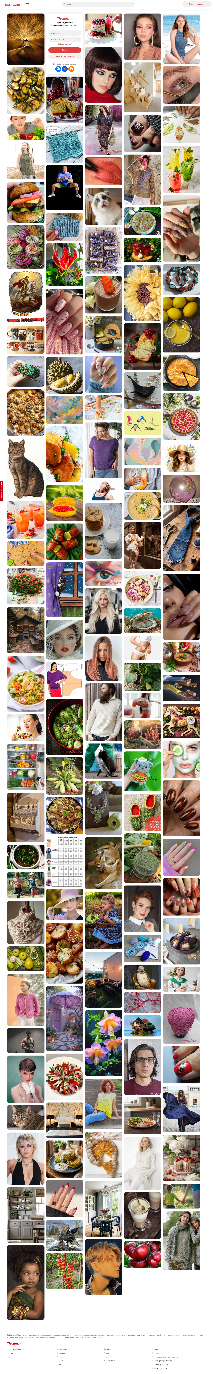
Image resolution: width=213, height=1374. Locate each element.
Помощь (155, 1349)
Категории (108, 1349)
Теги (106, 1357)
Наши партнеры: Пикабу (162, 1361)
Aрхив (58, 1365)
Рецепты (60, 1361)
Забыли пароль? (65, 44)
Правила (155, 1353)
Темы (106, 1353)
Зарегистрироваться (65, 56)
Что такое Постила (16, 1349)
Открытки (60, 1357)
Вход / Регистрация (197, 4)
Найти (124, 4)
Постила (12, 4)
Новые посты (61, 1349)
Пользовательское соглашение (165, 1357)
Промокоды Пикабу (160, 1365)
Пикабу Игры (109, 1361)
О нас (10, 1353)
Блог (10, 1357)
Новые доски (61, 1353)
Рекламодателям (159, 1368)
